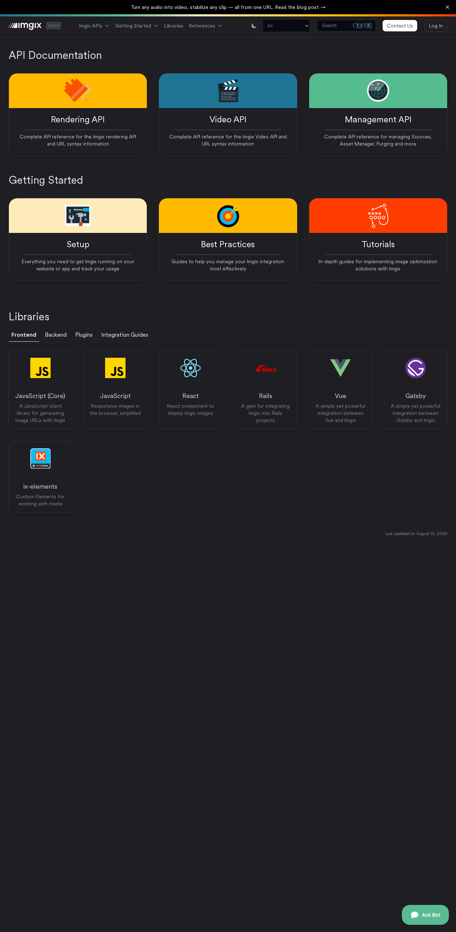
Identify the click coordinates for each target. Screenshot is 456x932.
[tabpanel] (228, 432)
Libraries (173, 26)
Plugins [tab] (84, 334)
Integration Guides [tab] (124, 334)
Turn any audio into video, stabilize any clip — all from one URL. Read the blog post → (228, 7)
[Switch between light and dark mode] (254, 25)
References (202, 26)
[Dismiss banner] (447, 7)
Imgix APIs (90, 26)
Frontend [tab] (23, 334)
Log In (436, 26)
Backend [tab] (56, 334)
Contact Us (400, 26)
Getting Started (133, 26)
